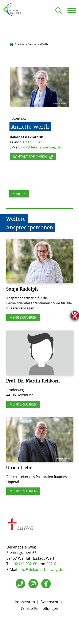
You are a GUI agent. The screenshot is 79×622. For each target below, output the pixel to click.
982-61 (52, 563)
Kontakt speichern (30, 156)
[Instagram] (33, 583)
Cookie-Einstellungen (39, 608)
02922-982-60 (25, 563)
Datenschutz (51, 601)
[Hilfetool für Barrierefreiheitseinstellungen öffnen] (75, 315)
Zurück (19, 194)
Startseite (21, 44)
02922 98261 (33, 142)
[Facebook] (46, 583)
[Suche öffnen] (58, 11)
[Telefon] (20, 583)
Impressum (25, 601)
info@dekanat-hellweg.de (41, 147)
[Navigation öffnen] (73, 10)
